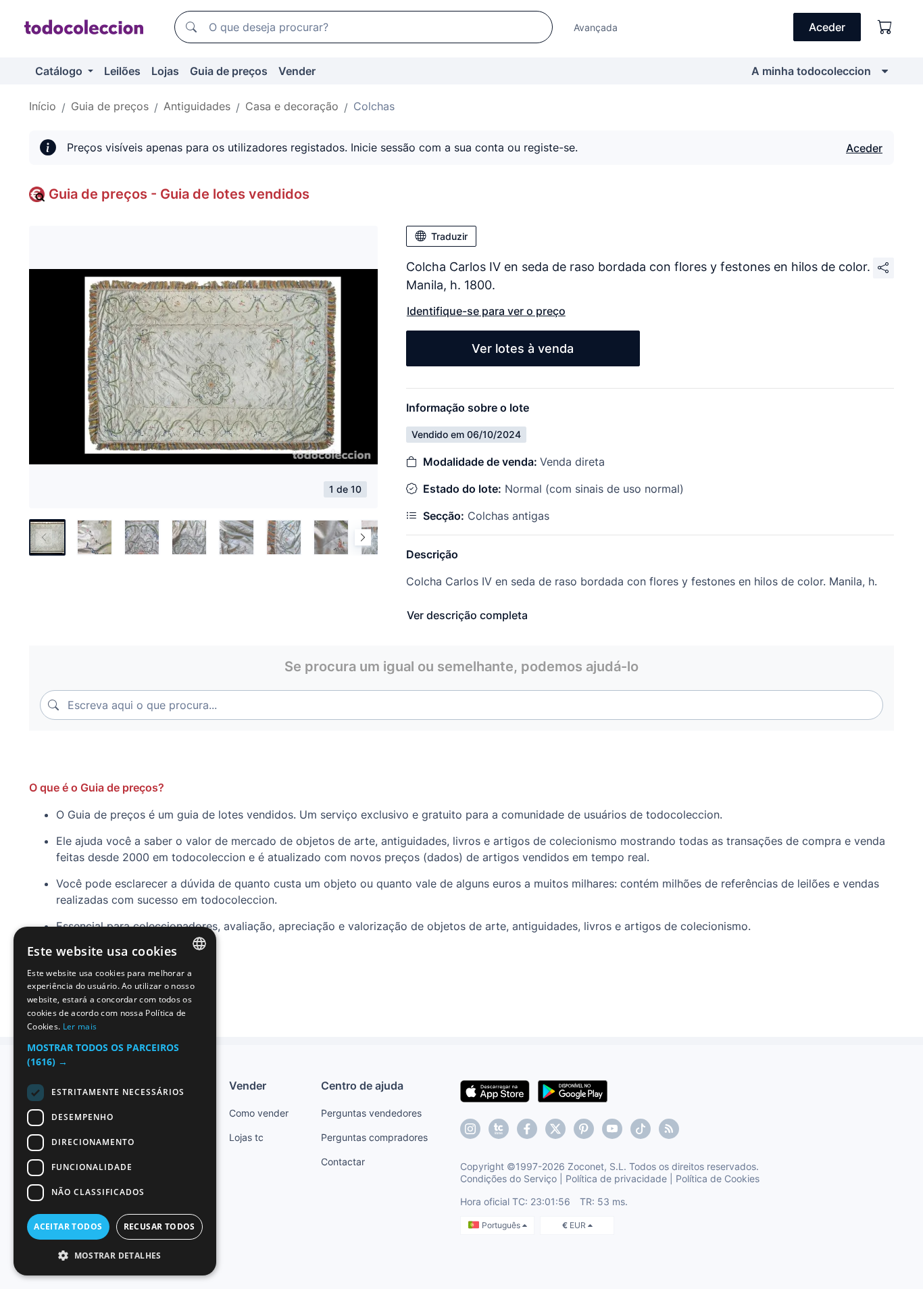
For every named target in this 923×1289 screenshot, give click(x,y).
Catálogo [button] (60, 71)
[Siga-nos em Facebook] (527, 1129)
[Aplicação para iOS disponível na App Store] (495, 1090)
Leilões (122, 71)
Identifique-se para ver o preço (486, 311)
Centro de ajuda (362, 1085)
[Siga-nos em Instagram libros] (499, 1129)
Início (42, 106)
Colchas (374, 106)
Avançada (596, 27)
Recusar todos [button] (159, 1226)
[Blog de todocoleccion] (669, 1129)
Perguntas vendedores (371, 1113)
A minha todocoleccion (811, 71)
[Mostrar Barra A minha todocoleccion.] (884, 70)
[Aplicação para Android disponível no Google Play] (572, 1090)
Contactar (343, 1161)
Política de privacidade (616, 1178)
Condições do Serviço (508, 1178)
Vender (297, 71)
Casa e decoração (292, 106)
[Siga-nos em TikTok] (640, 1129)
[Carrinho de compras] (885, 27)
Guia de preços (229, 71)
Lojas (165, 71)
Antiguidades (197, 106)
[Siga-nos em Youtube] (612, 1129)
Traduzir (449, 236)
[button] (115, 1054)
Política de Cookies (717, 1178)
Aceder (864, 148)
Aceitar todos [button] (68, 1226)
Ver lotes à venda (523, 348)
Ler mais (80, 1026)
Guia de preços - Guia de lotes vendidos (179, 194)
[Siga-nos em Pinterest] (584, 1129)
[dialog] (115, 1101)
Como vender (259, 1113)
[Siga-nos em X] (555, 1129)
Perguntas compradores (374, 1137)
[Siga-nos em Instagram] (470, 1129)
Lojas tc (246, 1137)
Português (502, 1225)
